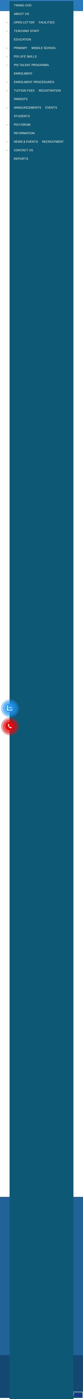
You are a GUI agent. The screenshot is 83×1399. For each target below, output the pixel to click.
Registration (50, 90)
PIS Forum (22, 124)
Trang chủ (22, 5)
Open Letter (24, 22)
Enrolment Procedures (34, 82)
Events (51, 107)
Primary (20, 48)
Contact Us (23, 150)
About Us (21, 14)
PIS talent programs (31, 65)
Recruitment (53, 141)
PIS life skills (25, 56)
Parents (20, 99)
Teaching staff (26, 31)
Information (24, 133)
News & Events (26, 141)
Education (22, 39)
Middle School (43, 48)
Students (22, 116)
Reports (21, 158)
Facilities (46, 22)
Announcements (27, 107)
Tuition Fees (24, 90)
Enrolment (23, 73)
